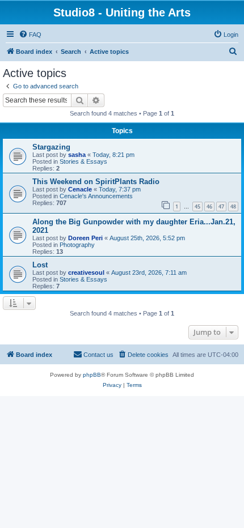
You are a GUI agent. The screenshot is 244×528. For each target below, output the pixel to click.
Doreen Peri (85, 238)
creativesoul (86, 272)
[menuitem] (30, 34)
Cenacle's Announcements (96, 196)
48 (233, 206)
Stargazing (51, 147)
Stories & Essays (83, 161)
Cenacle (80, 189)
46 (209, 206)
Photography (77, 244)
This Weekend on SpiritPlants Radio (95, 181)
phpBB (92, 375)
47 (221, 206)
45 (197, 206)
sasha (77, 154)
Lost (40, 265)
